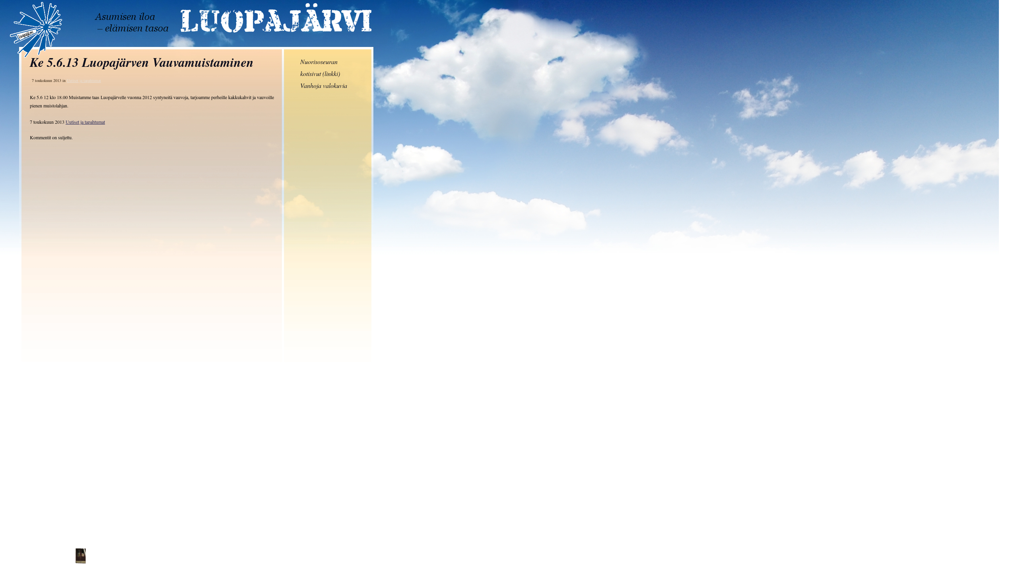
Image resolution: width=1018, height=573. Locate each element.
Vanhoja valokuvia (323, 85)
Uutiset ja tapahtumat (85, 122)
